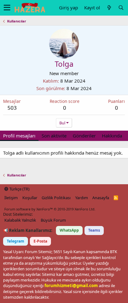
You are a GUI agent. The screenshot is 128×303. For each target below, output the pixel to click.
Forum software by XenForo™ (49, 209)
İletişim (11, 197)
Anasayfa (100, 197)
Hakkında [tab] (112, 135)
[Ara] (121, 7)
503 (12, 107)
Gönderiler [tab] (84, 135)
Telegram (15, 241)
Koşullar (29, 197)
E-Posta (40, 241)
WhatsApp (69, 230)
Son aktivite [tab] (54, 135)
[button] (7, 8)
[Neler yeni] (109, 7)
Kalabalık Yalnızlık (20, 220)
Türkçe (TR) (19, 189)
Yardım (81, 197)
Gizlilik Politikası (56, 197)
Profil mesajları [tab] (19, 135)
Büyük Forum (53, 220)
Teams (94, 230)
